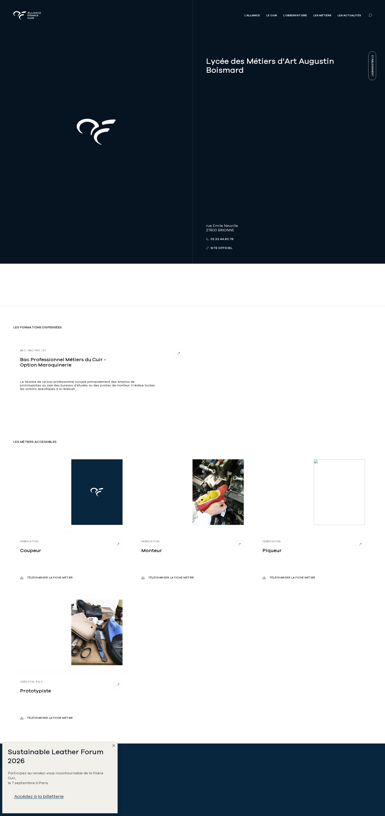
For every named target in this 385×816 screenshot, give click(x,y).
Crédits (292, 795)
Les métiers (322, 15)
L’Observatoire (295, 15)
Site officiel (222, 248)
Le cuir (271, 15)
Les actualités (349, 15)
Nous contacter (118, 795)
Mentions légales (300, 786)
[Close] (114, 746)
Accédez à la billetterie (39, 796)
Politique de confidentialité (309, 776)
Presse (291, 766)
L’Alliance (252, 15)
